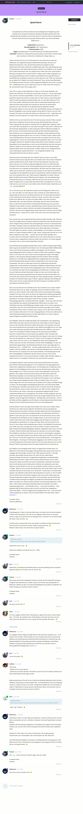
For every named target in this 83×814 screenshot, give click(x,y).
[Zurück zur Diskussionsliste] (1, 2)
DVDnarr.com (10, 2)
